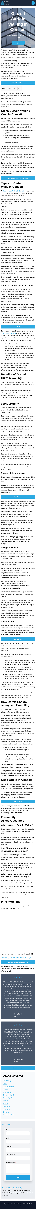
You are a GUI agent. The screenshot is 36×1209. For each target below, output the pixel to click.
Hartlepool (6, 1109)
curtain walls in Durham (8, 333)
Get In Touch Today (18, 82)
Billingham (6, 1112)
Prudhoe (12, 958)
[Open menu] (33, 3)
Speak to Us (18, 497)
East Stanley (5, 958)
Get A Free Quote (18, 1068)
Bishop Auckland (8, 1095)
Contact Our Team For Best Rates (18, 178)
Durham (5, 1089)
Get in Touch (18, 639)
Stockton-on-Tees (8, 1115)
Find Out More (18, 326)
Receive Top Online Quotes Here (18, 962)
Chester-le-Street (8, 1086)
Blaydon (29, 958)
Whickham (23, 958)
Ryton (17, 958)
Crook (5, 1083)
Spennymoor (7, 1092)
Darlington (6, 1106)
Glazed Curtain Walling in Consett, (13, 191)
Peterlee (5, 1103)
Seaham (5, 1100)
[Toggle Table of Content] (18, 88)
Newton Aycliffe (8, 1098)
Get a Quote (16, 43)
